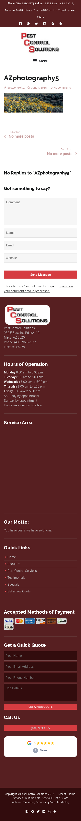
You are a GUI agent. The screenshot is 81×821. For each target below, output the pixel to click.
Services (18, 798)
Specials (13, 584)
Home (11, 557)
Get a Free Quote (18, 591)
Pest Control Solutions (33, 794)
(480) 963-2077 (40, 728)
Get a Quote (61, 798)
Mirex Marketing (60, 802)
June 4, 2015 (39, 87)
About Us (13, 564)
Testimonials (16, 577)
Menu (43, 61)
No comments (62, 87)
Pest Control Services (22, 571)
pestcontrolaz (16, 87)
